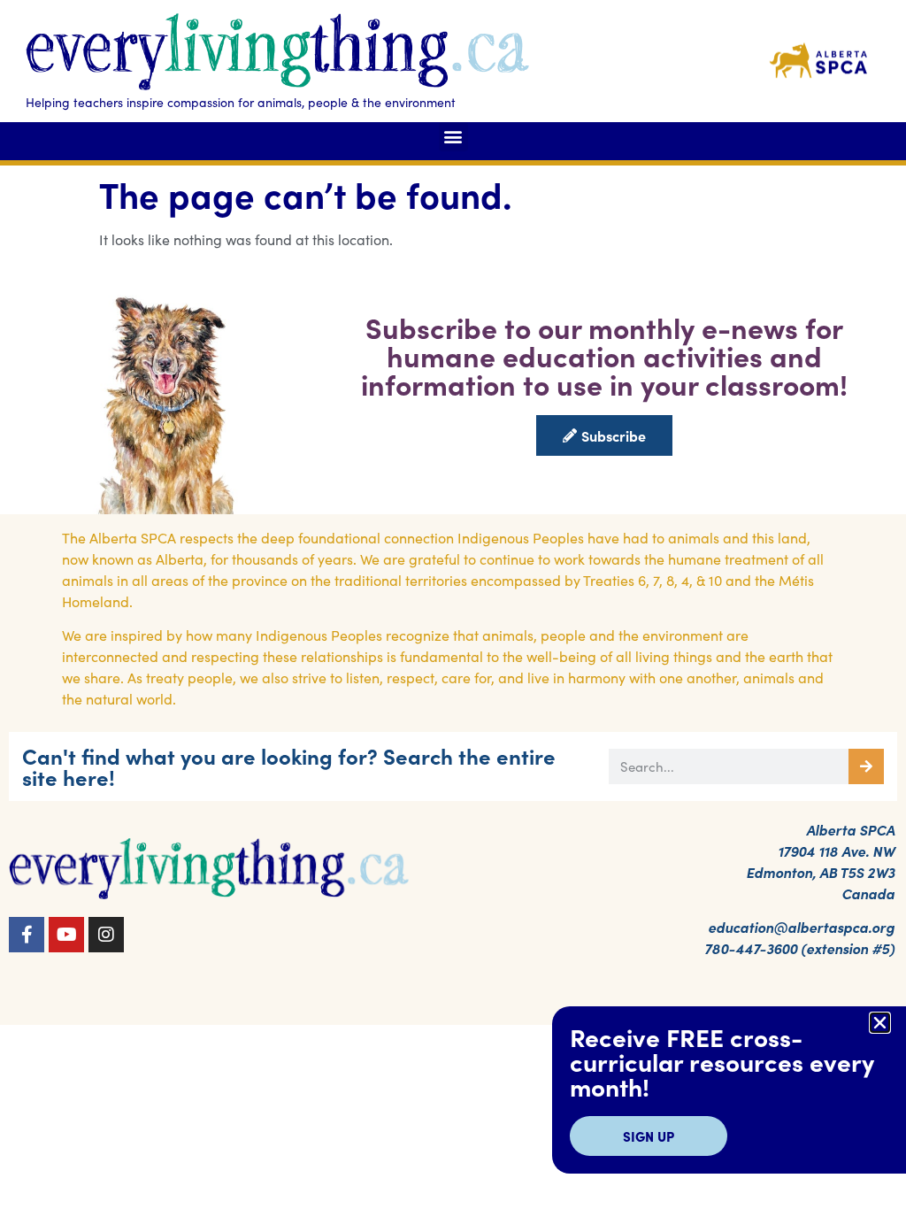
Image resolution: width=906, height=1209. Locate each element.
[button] (879, 1022)
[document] (453, 604)
